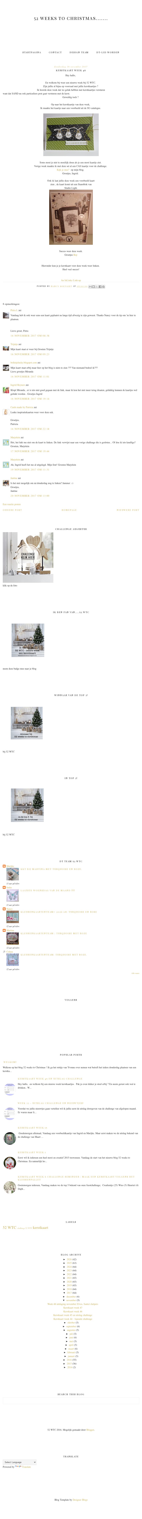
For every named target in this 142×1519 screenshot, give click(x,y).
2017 (69, 1292)
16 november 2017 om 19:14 (30, 398)
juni (71, 1337)
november (71, 1300)
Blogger (90, 1429)
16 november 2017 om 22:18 (30, 428)
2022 (69, 1274)
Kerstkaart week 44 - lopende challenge (73, 1318)
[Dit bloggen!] (93, 286)
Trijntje (14, 344)
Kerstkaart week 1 (32, 1152)
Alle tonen (135, 973)
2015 (69, 1363)
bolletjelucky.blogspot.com (24, 362)
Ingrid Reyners (18, 384)
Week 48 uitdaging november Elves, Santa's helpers (72, 1304)
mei (71, 1341)
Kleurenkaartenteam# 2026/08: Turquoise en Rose (59, 911)
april (71, 1344)
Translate (26, 1466)
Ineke (9, 887)
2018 (69, 1289)
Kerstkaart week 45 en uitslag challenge (50, 1078)
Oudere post (12, 509)
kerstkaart (40, 1227)
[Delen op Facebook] (100, 286)
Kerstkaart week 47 (72, 1307)
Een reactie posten (12, 504)
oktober (71, 1322)
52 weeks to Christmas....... (71, 18)
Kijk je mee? (63, 169)
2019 (69, 1285)
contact (55, 52)
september (71, 1326)
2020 (69, 1281)
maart (71, 1348)
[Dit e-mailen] (90, 286)
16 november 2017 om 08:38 (30, 335)
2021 (69, 1277)
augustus (71, 1330)
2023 (69, 1270)
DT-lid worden (107, 52)
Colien (9, 951)
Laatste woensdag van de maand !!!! (48, 890)
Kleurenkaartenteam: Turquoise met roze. (54, 954)
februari (71, 1352)
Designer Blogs (80, 1499)
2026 (69, 1259)
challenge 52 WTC (24, 1228)
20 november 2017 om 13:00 (30, 495)
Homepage (69, 509)
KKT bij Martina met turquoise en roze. (51, 869)
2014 (69, 1367)
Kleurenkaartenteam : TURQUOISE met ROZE (54, 933)
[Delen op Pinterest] (103, 286)
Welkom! (10, 1061)
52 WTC (9, 1227)
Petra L (14, 310)
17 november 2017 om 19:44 (30, 451)
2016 (69, 1359)
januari (71, 1356)
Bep (75, 254)
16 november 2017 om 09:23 (30, 354)
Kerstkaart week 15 (32, 1127)
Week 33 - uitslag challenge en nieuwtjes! (51, 1103)
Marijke (10, 866)
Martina (10, 930)
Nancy (9, 908)
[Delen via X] (97, 286)
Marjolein (15, 437)
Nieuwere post (128, 509)
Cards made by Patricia (22, 407)
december (71, 1296)
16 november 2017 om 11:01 (30, 376)
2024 (69, 1266)
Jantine (14, 478)
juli (71, 1333)
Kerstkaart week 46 (72, 1311)
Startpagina (32, 52)
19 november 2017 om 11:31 (30, 469)
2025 (69, 1263)
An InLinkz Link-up (71, 280)
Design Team (79, 52)
